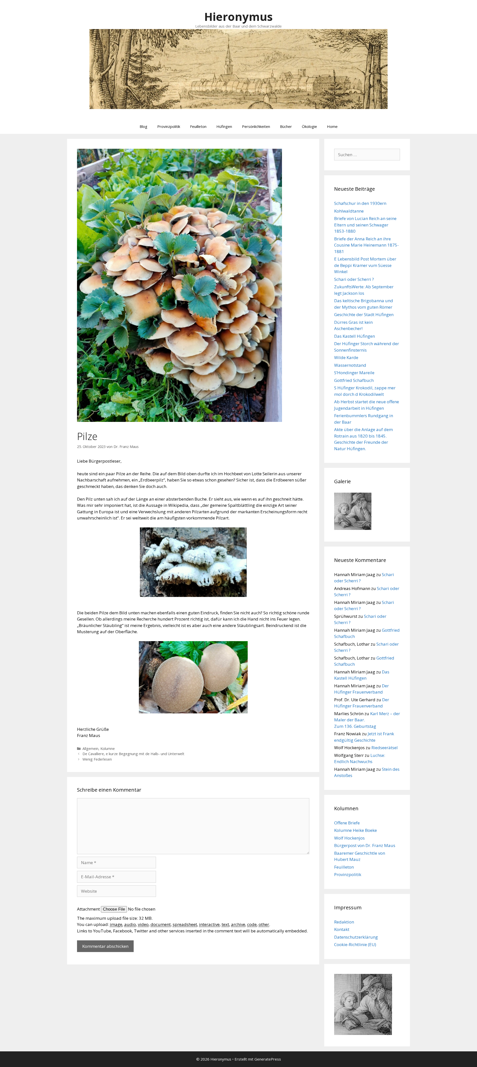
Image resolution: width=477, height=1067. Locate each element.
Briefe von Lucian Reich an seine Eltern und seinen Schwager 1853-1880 (365, 225)
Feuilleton (198, 126)
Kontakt (341, 929)
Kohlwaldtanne (349, 211)
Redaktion (344, 922)
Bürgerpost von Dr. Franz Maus (364, 845)
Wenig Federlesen (97, 759)
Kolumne (107, 748)
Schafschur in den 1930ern (360, 203)
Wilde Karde (346, 357)
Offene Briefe (347, 823)
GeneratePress (267, 1059)
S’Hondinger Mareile (354, 372)
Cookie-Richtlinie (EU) (355, 944)
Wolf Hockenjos (349, 838)
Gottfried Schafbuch (354, 380)
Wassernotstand (350, 365)
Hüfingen (224, 126)
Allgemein (90, 748)
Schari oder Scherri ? (354, 279)
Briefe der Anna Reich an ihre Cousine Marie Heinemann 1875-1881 (366, 245)
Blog (143, 126)
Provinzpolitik (168, 126)
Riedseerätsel (384, 747)
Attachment (89, 909)
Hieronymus (238, 16)
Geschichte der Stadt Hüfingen (364, 314)
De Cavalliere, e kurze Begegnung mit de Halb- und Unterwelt (133, 753)
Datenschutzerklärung (356, 937)
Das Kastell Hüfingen (354, 336)
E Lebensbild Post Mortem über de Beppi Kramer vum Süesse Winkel (365, 265)
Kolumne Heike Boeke (355, 830)
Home (332, 126)
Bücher (286, 126)
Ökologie (309, 126)
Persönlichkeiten (256, 126)
